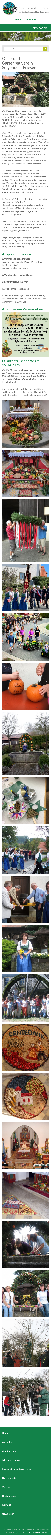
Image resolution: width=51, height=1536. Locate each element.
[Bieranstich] (25, 899)
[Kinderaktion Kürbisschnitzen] (25, 686)
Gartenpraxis (9, 1478)
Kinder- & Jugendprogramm (16, 1469)
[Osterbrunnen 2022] (25, 743)
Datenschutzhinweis (40, 1532)
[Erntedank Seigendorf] (25, 473)
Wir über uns (9, 1451)
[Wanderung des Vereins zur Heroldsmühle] (25, 998)
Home (5, 1433)
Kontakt (19, 19)
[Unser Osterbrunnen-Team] (25, 1293)
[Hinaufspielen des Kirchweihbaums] (25, 850)
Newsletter (31, 19)
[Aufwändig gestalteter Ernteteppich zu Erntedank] (25, 1096)
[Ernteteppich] (25, 1195)
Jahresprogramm (11, 1460)
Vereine (6, 1486)
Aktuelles (7, 1442)
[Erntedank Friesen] (25, 424)
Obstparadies (9, 1496)
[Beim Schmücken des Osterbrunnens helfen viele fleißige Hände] (25, 1244)
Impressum (25, 1532)
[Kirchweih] (25, 948)
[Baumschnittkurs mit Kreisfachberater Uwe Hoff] (25, 1343)
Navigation (40, 28)
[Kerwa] (25, 530)
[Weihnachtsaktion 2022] (25, 800)
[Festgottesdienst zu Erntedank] (25, 1145)
